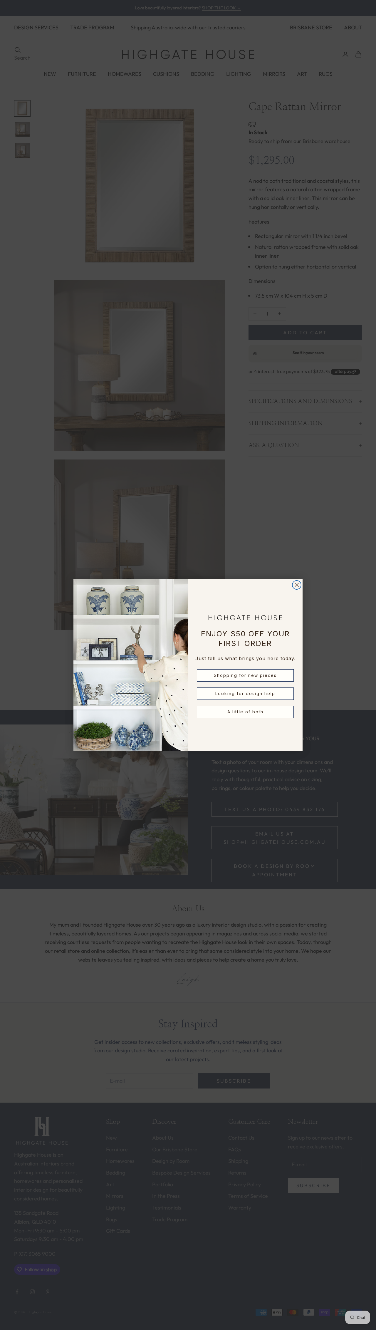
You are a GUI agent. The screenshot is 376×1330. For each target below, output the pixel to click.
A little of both (245, 711)
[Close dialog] (296, 585)
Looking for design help (245, 693)
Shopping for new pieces (245, 675)
